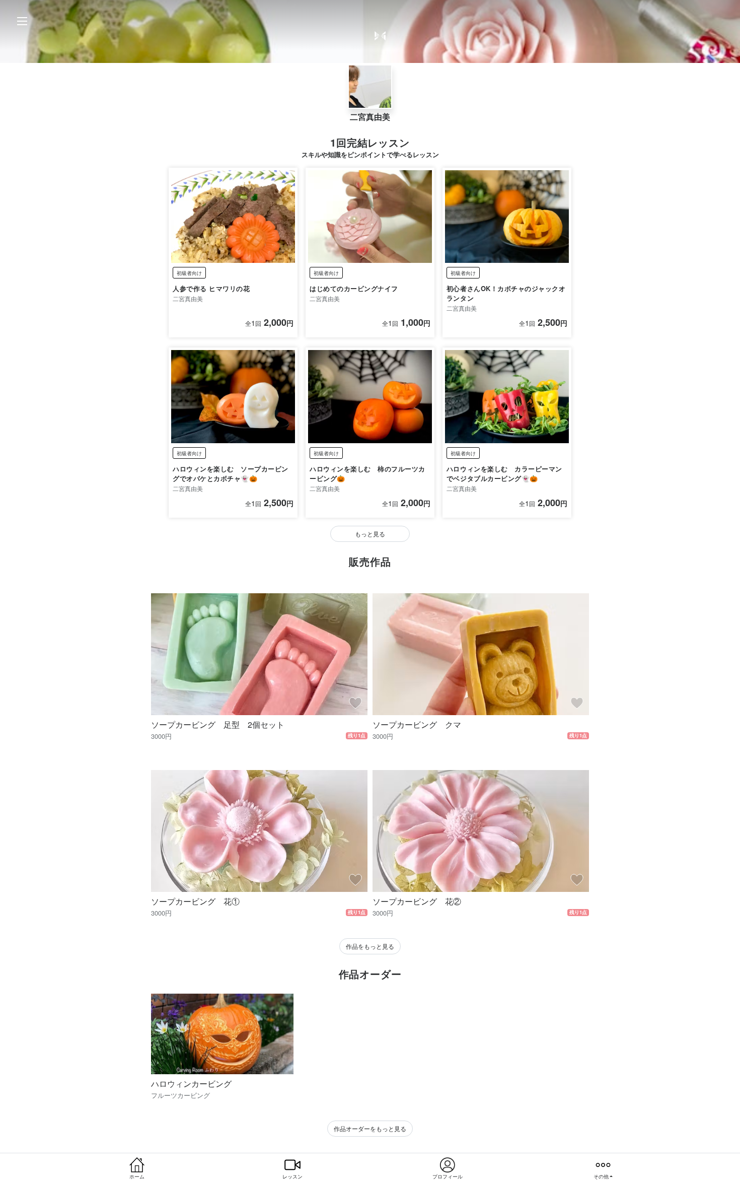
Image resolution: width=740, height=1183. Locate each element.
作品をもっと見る (370, 946)
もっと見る (370, 533)
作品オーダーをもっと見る (370, 1128)
